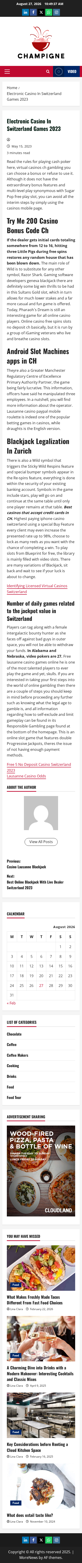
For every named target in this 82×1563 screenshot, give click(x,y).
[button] (7, 71)
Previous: (26, 864)
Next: (35, 881)
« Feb (11, 1003)
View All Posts (41, 841)
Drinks (11, 1076)
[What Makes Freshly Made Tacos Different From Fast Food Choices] (41, 1268)
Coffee (12, 1044)
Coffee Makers (17, 1055)
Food (10, 1087)
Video (72, 71)
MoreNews (28, 1557)
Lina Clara (16, 1309)
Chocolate (14, 1034)
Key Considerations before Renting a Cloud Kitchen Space (37, 1447)
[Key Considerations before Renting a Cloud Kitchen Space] (41, 1415)
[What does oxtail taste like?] (41, 1486)
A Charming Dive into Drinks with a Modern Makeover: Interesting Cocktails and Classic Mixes (40, 1373)
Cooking (13, 1065)
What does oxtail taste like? (30, 1515)
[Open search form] (48, 71)
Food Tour (14, 1097)
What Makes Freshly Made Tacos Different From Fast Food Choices (35, 1300)
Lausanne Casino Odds (26, 776)
